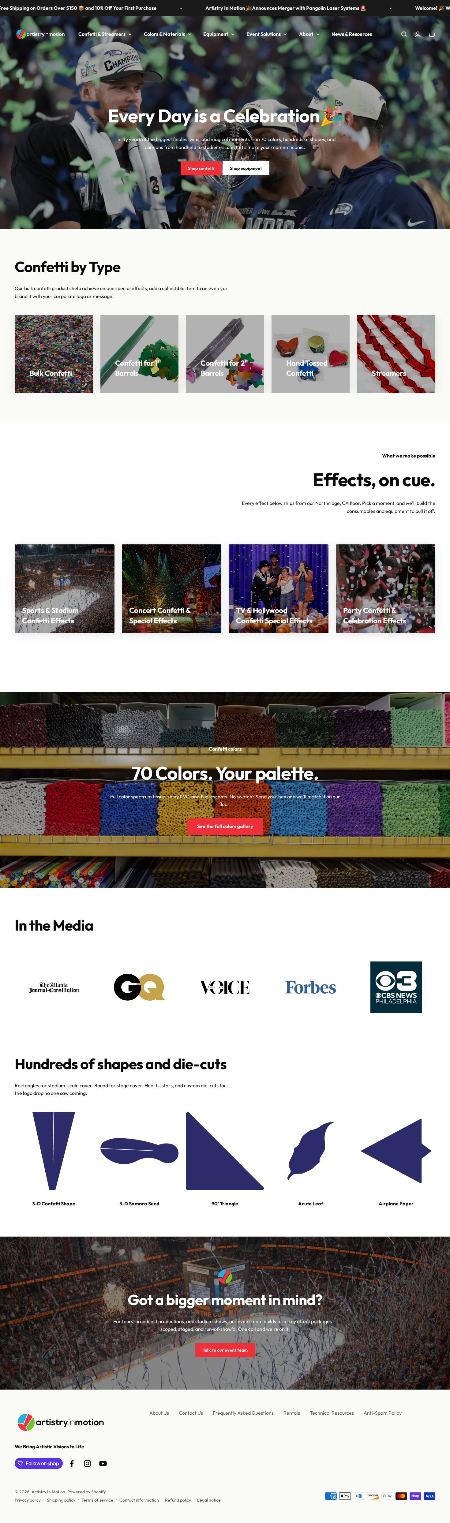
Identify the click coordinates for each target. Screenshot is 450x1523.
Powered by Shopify (86, 1492)
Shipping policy (61, 1500)
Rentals (291, 1413)
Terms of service (97, 1500)
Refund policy (178, 1500)
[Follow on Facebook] (72, 1463)
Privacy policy (28, 1500)
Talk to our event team (225, 1350)
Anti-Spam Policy (383, 1413)
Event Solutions (263, 34)
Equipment (215, 34)
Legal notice (209, 1500)
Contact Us (191, 1413)
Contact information (139, 1500)
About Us (159, 1413)
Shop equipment (246, 168)
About (306, 34)
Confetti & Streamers (102, 34)
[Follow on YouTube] (103, 1463)
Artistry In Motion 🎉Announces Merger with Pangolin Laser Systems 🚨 (213, 8)
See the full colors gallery (225, 826)
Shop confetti (201, 168)
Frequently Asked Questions (243, 1413)
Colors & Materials (164, 34)
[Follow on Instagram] (87, 1463)
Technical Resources (332, 1413)
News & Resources (352, 34)
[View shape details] (54, 1151)
